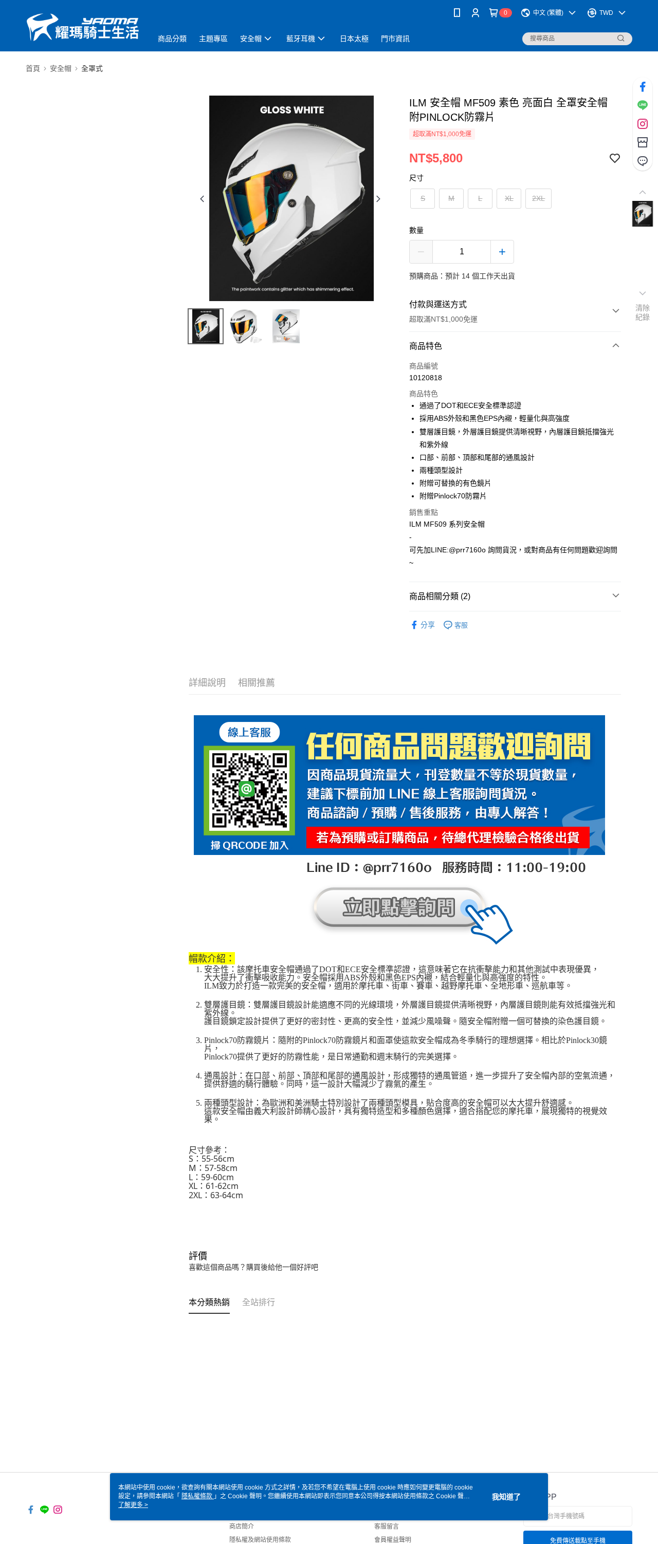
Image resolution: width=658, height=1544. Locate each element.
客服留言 (386, 1526)
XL (509, 198)
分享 (428, 625)
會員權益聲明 (392, 1539)
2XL (538, 198)
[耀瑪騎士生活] (83, 27)
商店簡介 (241, 1526)
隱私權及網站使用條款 (260, 1539)
